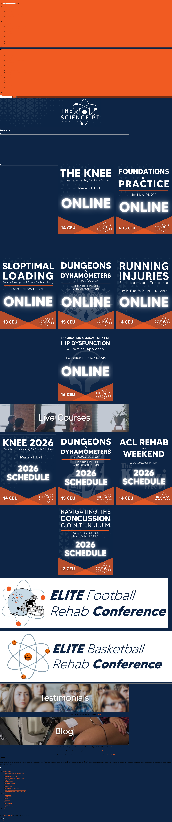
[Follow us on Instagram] (3, 820)
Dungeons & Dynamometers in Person (15, 26)
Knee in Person (9, 23)
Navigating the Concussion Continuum (15, 28)
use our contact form (100, 751)
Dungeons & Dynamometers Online (14, 15)
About (4, 30)
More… (99, 714)
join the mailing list (110, 755)
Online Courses (7, 8)
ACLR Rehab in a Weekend (12, 25)
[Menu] (0, 767)
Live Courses (6, 21)
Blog (6, 35)
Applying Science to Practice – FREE (14, 9)
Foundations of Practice (11, 13)
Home (4, 6)
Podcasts (7, 36)
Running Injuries (9, 18)
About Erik (8, 31)
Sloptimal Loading (10, 20)
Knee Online (8, 11)
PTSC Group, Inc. (8, 815)
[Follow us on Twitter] (3, 818)
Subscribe (8, 41)
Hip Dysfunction (9, 16)
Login (4, 45)
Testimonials (8, 33)
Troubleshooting (9, 43)
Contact (5, 38)
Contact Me (8, 40)
